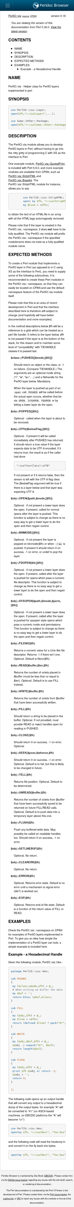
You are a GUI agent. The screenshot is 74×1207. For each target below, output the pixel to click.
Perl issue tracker (58, 1194)
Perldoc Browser (54, 5)
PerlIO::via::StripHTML (22, 176)
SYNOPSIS (21, 53)
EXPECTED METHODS (29, 61)
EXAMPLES (22, 65)
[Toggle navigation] (7, 5)
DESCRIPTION (23, 57)
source (26, 15)
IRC (19, 1198)
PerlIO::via (14, 16)
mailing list (8, 1198)
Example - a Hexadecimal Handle (40, 69)
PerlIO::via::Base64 (20, 180)
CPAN (33, 15)
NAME (18, 48)
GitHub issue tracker (18, 1179)
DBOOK (49, 1175)
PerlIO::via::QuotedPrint (50, 164)
